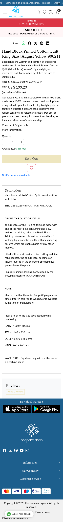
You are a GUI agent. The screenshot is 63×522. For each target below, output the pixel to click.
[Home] (17, 13)
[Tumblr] (31, 451)
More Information (12, 130)
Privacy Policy (43, 512)
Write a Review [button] (15, 392)
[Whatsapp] (23, 43)
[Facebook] (4, 451)
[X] (10, 451)
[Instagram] (27, 451)
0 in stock (20, 149)
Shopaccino (22, 518)
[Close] (59, 4)
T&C (52, 33)
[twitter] (36, 43)
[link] (38, 12)
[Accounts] (51, 12)
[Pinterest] (15, 451)
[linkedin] (48, 43)
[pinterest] (42, 43)
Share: (15, 43)
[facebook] (30, 43)
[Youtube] (21, 451)
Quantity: (7, 136)
